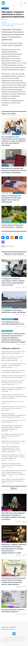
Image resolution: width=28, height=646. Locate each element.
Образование (17, 193)
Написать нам (9, 246)
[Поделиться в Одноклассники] (11, 237)
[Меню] (25, 3)
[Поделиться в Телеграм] (20, 237)
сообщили (12, 43)
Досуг (15, 319)
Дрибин (23, 222)
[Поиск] (21, 3)
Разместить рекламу (8, 629)
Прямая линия (6, 276)
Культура (4, 606)
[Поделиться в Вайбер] (2, 241)
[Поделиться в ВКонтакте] (7, 237)
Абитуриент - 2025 (7, 193)
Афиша (9, 510)
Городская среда (7, 222)
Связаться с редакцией (8, 627)
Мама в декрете (6, 134)
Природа (16, 222)
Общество (5, 8)
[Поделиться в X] (16, 237)
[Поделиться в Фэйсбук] (2, 237)
